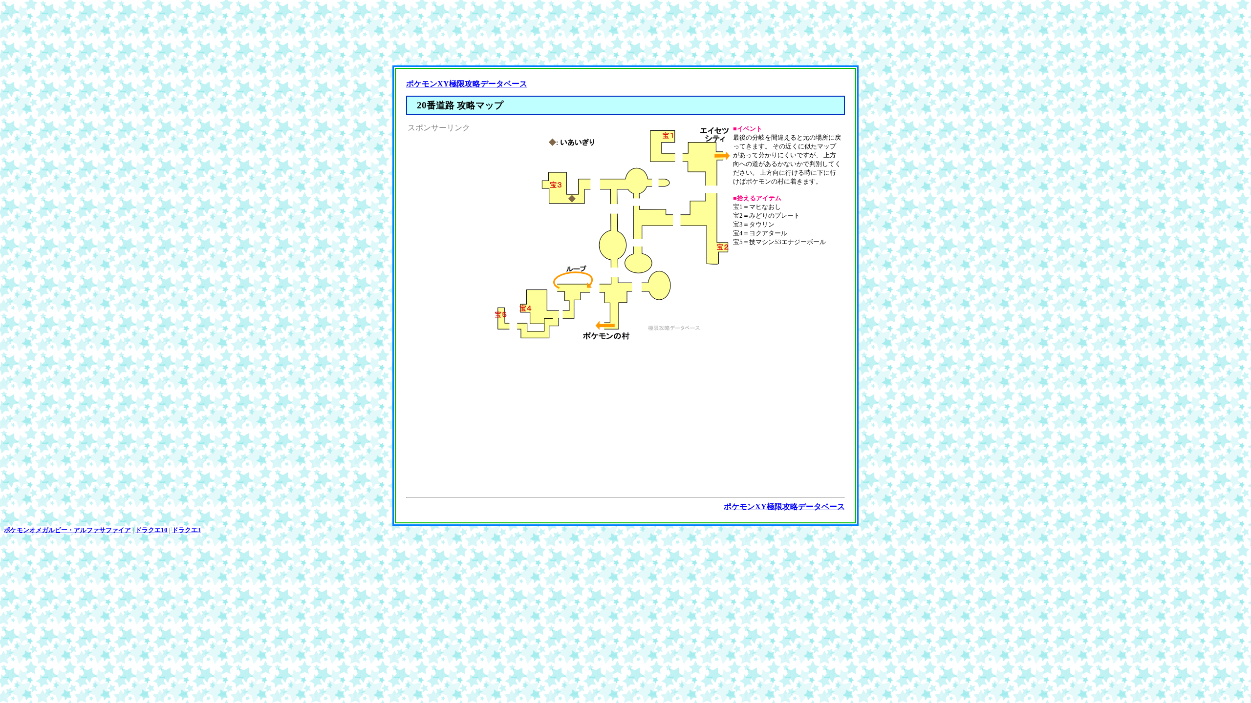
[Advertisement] (625, 35)
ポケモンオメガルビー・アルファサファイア (67, 530)
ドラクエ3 (186, 530)
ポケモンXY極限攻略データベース (466, 84)
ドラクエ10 (151, 530)
